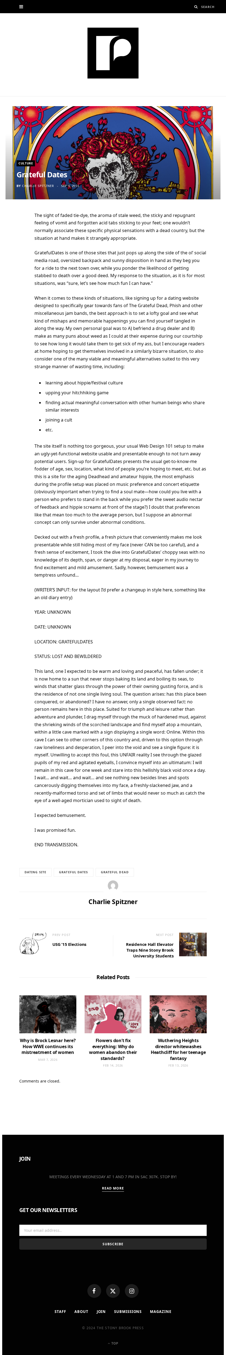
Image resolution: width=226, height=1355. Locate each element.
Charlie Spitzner (38, 186)
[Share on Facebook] (16, 233)
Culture (25, 163)
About (81, 1311)
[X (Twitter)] (113, 1291)
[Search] (196, 7)
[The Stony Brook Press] (113, 53)
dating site (35, 872)
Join (101, 1311)
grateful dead (115, 872)
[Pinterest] (16, 260)
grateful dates (73, 872)
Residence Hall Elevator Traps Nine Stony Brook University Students (150, 950)
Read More (113, 1188)
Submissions (128, 1311)
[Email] (16, 274)
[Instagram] (132, 1291)
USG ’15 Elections (69, 944)
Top (114, 1343)
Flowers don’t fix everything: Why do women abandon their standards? (113, 1049)
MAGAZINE (160, 1311)
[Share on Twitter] (16, 247)
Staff (60, 1311)
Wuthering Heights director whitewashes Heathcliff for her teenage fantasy (178, 1049)
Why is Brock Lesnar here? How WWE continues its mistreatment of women (48, 1046)
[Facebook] (94, 1291)
